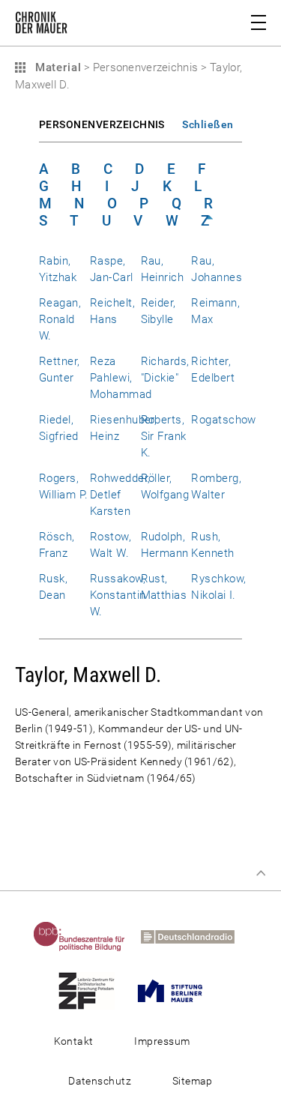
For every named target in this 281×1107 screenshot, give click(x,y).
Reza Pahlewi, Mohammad (121, 378)
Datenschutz (99, 1081)
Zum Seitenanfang (261, 873)
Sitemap (192, 1081)
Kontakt (74, 1041)
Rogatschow (223, 419)
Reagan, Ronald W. (60, 319)
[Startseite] (41, 25)
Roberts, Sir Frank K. (164, 436)
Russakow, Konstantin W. (118, 595)
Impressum (162, 1041)
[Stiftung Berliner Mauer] (176, 990)
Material (56, 67)
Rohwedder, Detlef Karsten (120, 494)
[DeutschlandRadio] (194, 936)
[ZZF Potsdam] (92, 990)
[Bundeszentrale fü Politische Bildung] (86, 936)
